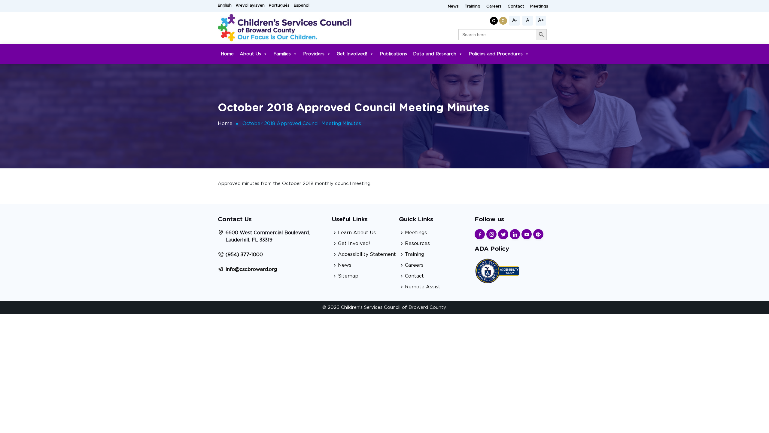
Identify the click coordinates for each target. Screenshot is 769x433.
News (453, 6)
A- (514, 20)
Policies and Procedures (496, 54)
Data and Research (434, 54)
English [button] (225, 6)
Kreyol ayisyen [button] (250, 6)
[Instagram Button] (491, 234)
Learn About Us (357, 232)
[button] (494, 19)
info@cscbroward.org (251, 269)
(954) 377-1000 (244, 254)
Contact (516, 6)
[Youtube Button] (526, 234)
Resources (417, 243)
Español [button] (301, 6)
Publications (393, 54)
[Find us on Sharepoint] (538, 234)
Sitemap (348, 276)
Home (227, 54)
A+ (541, 20)
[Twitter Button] (503, 234)
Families (282, 54)
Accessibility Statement (367, 254)
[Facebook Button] (480, 234)
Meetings (539, 6)
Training (472, 6)
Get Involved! (352, 54)
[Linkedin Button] (515, 234)
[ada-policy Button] (497, 270)
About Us (250, 54)
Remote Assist (422, 286)
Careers (494, 6)
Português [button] (279, 6)
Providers (313, 54)
